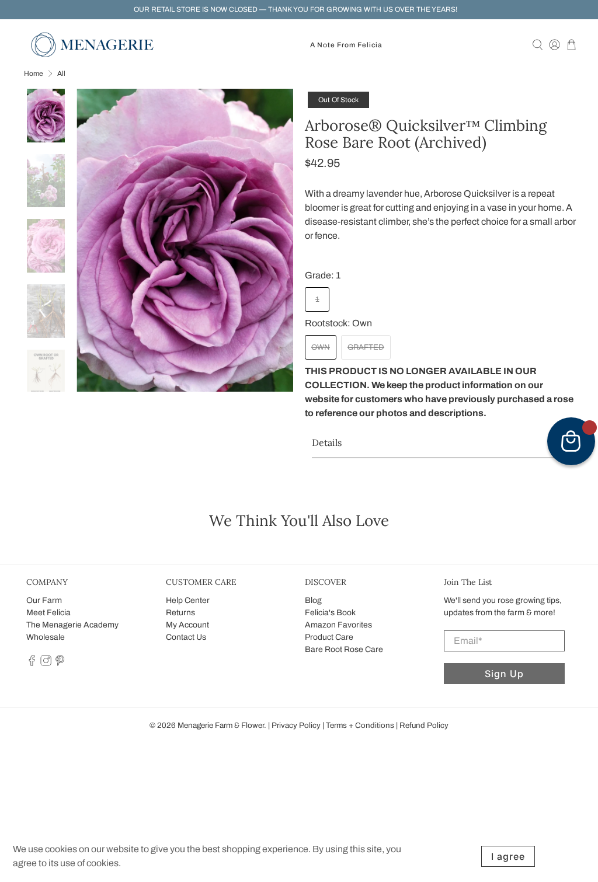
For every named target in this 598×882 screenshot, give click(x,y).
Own (320, 347)
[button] (441, 442)
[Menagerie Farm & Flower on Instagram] (45, 663)
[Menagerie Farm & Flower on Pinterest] (59, 663)
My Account (187, 624)
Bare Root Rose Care (344, 649)
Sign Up (504, 673)
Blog (313, 600)
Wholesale (45, 637)
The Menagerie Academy (72, 624)
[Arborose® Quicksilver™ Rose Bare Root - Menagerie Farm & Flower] (185, 240)
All (61, 73)
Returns (180, 612)
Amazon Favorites (338, 624)
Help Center (188, 600)
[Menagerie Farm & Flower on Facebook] (31, 663)
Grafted (365, 347)
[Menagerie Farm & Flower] (92, 45)
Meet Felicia (48, 612)
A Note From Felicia (346, 45)
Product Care (329, 637)
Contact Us (186, 637)
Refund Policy (423, 725)
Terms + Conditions (360, 725)
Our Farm (44, 600)
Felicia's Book (330, 612)
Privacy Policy (296, 725)
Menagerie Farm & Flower (221, 725)
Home (33, 73)
